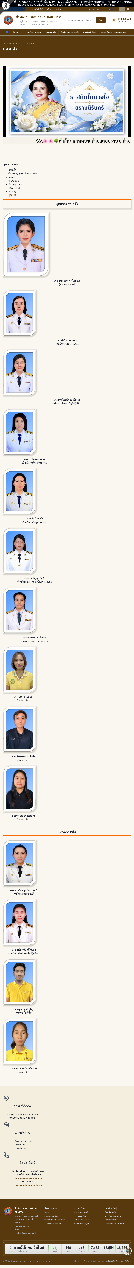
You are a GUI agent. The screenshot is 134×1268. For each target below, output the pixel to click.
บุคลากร (12, 194)
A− (90, 9)
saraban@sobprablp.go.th (28, 1178)
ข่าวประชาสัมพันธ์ (51, 1216)
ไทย (122, 9)
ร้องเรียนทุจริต (110, 1212)
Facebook (119, 1261)
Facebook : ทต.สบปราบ (114, 1223)
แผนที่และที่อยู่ (111, 1208)
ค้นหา (101, 20)
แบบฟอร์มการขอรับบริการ (54, 1220)
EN (128, 9)
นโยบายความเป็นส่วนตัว (106, 1261)
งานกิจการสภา (80, 1216)
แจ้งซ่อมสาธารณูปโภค (114, 1216)
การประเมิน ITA (80, 1208)
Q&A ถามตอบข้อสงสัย (70, 32)
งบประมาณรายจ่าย (82, 1220)
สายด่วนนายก (110, 1220)
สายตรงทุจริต (51, 32)
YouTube (128, 1261)
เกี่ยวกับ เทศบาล (50, 1208)
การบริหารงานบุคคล (82, 1223)
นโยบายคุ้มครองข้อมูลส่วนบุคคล (113, 32)
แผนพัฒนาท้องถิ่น (81, 1212)
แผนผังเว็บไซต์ (37, 9)
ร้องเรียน (58, 9)
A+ (98, 9)
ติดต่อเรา (48, 9)
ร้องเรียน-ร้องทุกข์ (34, 32)
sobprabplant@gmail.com (28, 1185)
